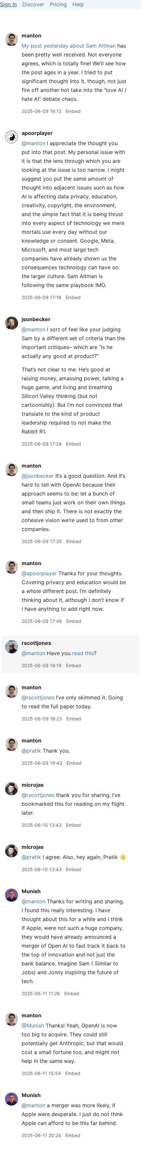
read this (83, 653)
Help (78, 4)
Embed (73, 111)
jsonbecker (36, 319)
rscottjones (36, 643)
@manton (33, 143)
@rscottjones (38, 697)
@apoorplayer (39, 573)
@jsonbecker (38, 476)
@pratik (31, 750)
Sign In (8, 4)
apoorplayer (37, 133)
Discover (33, 4)
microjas (33, 784)
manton (31, 35)
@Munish (33, 1025)
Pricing (58, 4)
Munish (31, 891)
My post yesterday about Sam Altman (69, 45)
